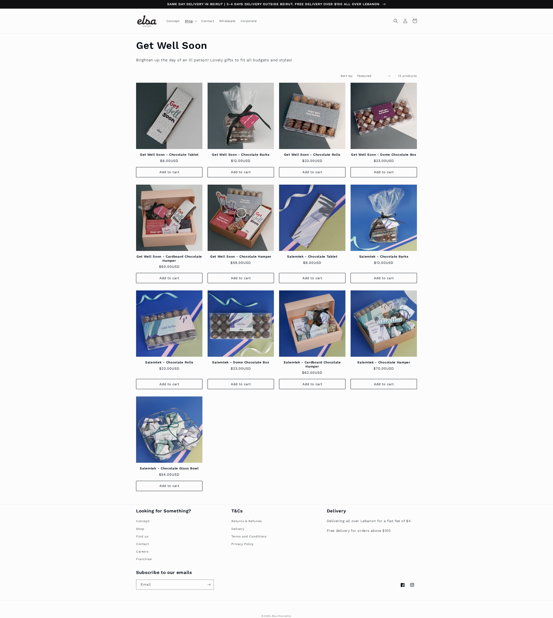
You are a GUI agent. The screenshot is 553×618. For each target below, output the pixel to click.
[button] (190, 20)
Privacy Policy (242, 544)
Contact (142, 544)
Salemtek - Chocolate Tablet (312, 256)
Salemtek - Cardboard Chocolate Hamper (312, 364)
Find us (142, 536)
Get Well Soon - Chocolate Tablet (169, 155)
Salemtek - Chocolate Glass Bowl (169, 468)
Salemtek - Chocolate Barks (383, 256)
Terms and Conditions (248, 536)
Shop (140, 529)
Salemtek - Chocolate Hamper (383, 362)
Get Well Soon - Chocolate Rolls (312, 155)
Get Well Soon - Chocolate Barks (240, 155)
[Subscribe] (209, 585)
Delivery (237, 529)
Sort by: (347, 76)
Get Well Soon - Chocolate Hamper (240, 256)
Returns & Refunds (246, 521)
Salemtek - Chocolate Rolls (169, 362)
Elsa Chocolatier (281, 616)
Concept (142, 521)
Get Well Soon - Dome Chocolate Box (383, 155)
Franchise (144, 559)
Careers (142, 551)
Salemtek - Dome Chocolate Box (240, 362)
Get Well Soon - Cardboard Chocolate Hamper (169, 259)
